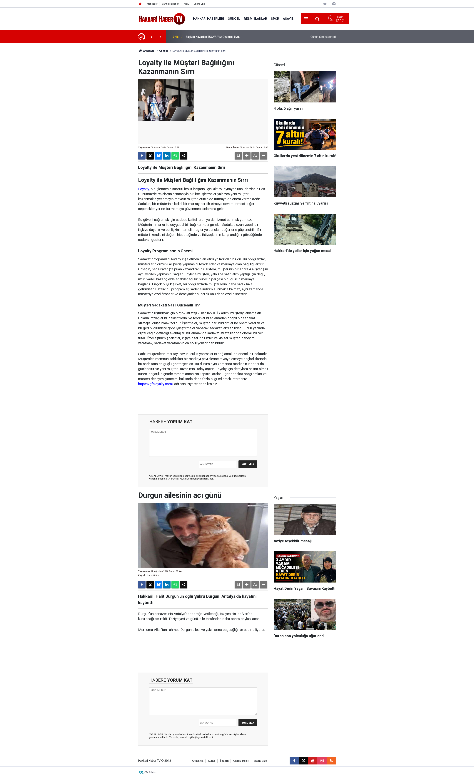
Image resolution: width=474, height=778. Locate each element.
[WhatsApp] (175, 156)
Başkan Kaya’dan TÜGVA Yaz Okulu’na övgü (213, 37)
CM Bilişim (150, 772)
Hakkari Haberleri (208, 18)
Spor (275, 18)
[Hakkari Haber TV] (162, 18)
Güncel (234, 18)
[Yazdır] (238, 156)
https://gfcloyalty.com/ (155, 384)
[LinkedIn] (167, 156)
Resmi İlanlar (255, 18)
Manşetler (152, 3)
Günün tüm (323, 37)
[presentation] (151, 37)
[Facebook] (142, 156)
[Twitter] (150, 156)
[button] (247, 156)
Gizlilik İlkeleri (241, 760)
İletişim (224, 760)
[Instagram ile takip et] (322, 760)
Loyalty (143, 189)
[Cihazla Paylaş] (183, 156)
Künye (212, 760)
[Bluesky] (158, 156)
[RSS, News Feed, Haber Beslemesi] (331, 760)
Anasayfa (148, 50)
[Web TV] (325, 3)
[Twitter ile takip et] (303, 760)
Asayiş (288, 18)
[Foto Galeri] (334, 3)
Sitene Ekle (199, 3)
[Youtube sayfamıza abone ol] (312, 760)
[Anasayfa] (140, 3)
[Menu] (306, 18)
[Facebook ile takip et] (294, 760)
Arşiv (186, 3)
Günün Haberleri (170, 3)
